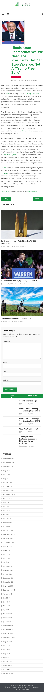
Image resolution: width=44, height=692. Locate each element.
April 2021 (6, 514)
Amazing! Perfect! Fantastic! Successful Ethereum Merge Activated (28, 440)
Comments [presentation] (32, 396)
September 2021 (9, 494)
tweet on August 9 (10, 155)
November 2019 (9, 582)
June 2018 (6, 650)
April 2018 (6, 658)
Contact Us (27, 687)
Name (6, 363)
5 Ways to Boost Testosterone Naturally (7, 199)
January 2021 (7, 526)
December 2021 (8, 490)
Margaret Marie (32, 80)
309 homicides (27, 131)
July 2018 (6, 646)
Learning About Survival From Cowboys (16, 318)
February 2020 (8, 570)
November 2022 (9, 463)
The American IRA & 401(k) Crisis (23, 690)
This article (5, 191)
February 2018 (8, 665)
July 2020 (6, 550)
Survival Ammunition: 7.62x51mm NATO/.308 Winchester (18, 242)
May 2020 (6, 558)
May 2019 (6, 606)
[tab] (11, 396)
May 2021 (6, 510)
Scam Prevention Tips (28, 401)
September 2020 (9, 542)
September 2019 (9, 590)
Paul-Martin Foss (19, 246)
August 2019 (7, 594)
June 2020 (6, 554)
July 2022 (6, 475)
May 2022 (6, 479)
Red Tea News (32, 191)
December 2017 (8, 673)
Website (6, 380)
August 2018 (7, 642)
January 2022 (7, 487)
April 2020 (6, 562)
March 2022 (7, 483)
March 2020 (7, 566)
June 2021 (6, 506)
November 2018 (9, 630)
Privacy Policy (17, 687)
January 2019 (7, 622)
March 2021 (7, 518)
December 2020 (8, 530)
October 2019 (8, 586)
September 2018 (9, 638)
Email (5, 371)
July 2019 (6, 598)
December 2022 (8, 459)
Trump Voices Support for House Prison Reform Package (38, 199)
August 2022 (7, 471)
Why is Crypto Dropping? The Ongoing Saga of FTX (29, 410)
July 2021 (6, 502)
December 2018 (8, 626)
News (8, 94)
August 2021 (7, 498)
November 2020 (9, 534)
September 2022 (9, 467)
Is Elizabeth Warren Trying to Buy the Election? (19, 281)
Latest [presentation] (11, 396)
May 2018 (6, 654)
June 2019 (6, 602)
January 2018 (7, 669)
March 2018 (7, 662)
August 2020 (7, 546)
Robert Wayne (18, 321)
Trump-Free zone (32, 94)
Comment (6, 342)
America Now (16, 77)
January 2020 (7, 574)
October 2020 (8, 538)
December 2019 (8, 578)
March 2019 (7, 614)
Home (8, 687)
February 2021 (8, 522)
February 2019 (8, 618)
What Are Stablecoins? (28, 429)
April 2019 (6, 610)
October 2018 (8, 634)
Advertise (36, 687)
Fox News (4, 168)
